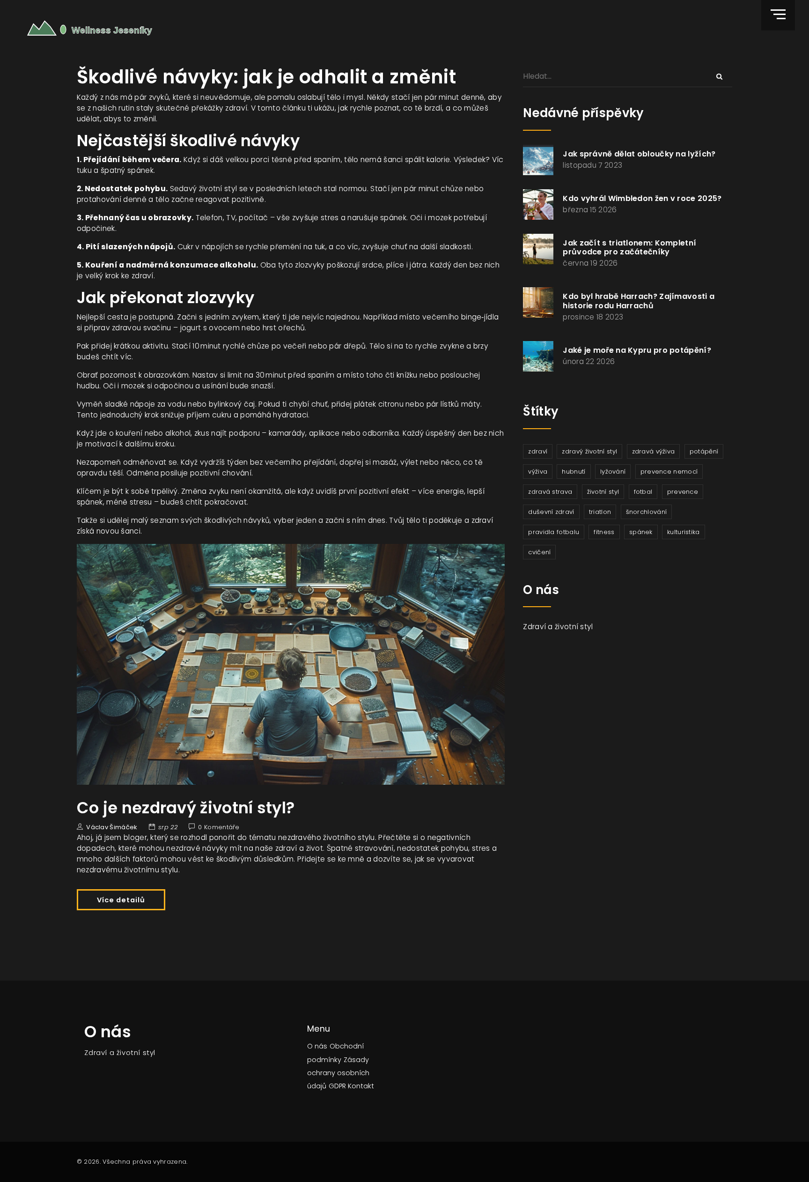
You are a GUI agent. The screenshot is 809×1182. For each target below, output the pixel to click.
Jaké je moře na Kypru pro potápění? (637, 350)
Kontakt (361, 1086)
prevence (682, 491)
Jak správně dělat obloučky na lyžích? (639, 154)
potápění (704, 451)
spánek (641, 532)
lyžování (612, 471)
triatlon (600, 511)
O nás (317, 1046)
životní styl (603, 491)
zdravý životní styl (589, 451)
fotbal (643, 491)
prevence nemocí (669, 471)
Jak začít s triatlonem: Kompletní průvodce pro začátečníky (629, 247)
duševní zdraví (551, 511)
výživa (537, 471)
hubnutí (573, 471)
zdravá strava (550, 491)
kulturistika (683, 532)
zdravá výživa (653, 451)
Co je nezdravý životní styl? (185, 808)
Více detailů (121, 900)
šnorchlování (646, 511)
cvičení (539, 552)
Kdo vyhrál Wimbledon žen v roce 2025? (642, 198)
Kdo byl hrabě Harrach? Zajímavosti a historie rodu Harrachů (638, 301)
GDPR (337, 1086)
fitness (604, 532)
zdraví (537, 451)
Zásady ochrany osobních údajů (338, 1073)
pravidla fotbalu (553, 532)
